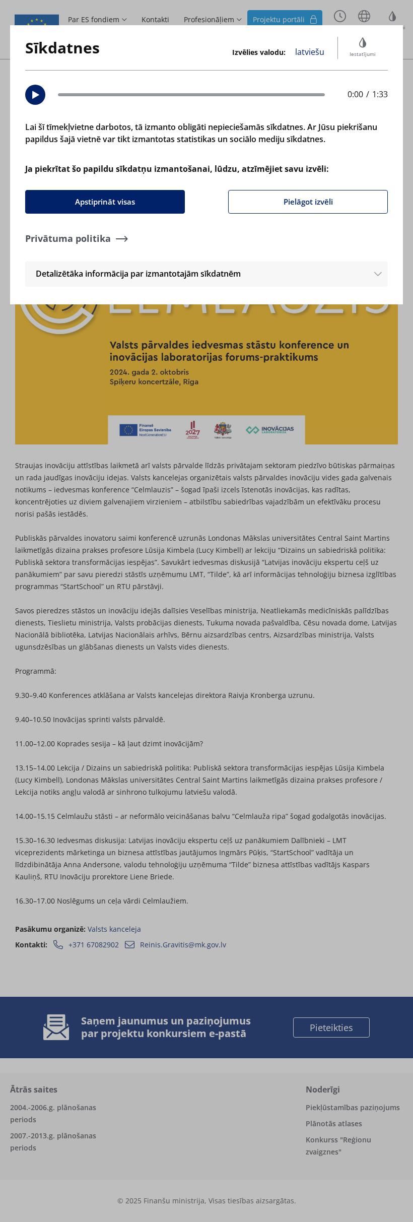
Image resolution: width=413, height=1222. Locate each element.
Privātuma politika (68, 238)
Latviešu (309, 51)
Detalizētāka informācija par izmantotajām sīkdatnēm (138, 273)
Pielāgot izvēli (308, 202)
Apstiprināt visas (105, 202)
